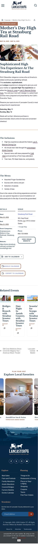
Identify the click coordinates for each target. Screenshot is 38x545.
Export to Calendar (15, 273)
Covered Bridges (8, 487)
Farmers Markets (8, 490)
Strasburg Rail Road (25, 214)
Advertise (18, 529)
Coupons (24, 489)
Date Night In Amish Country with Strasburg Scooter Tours (21, 316)
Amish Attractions (8, 484)
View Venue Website (27, 240)
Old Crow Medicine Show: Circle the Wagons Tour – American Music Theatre (12, 351)
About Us (9, 529)
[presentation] (5, 299)
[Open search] (35, 5)
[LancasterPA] (2, 20)
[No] (35, 537)
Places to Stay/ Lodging (26, 482)
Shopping (24, 486)
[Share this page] (34, 20)
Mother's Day (4, 233)
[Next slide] (34, 400)
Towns (23, 492)
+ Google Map (22, 227)
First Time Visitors (27, 495)
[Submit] (31, 514)
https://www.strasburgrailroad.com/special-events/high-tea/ (7, 246)
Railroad (3, 235)
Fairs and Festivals (8, 478)
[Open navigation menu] (2, 5)
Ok (19, 540)
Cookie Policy (22, 538)
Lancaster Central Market (31, 351)
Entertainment (5, 231)
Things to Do (25, 475)
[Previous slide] (3, 400)
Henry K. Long (12, 90)
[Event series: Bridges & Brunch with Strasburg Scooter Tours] (4, 328)
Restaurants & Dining (28, 478)
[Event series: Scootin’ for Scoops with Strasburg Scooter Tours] (31, 328)
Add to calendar (12, 256)
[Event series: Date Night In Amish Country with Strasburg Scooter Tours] (18, 333)
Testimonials (28, 529)
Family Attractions (8, 481)
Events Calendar (8, 493)
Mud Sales (6, 475)
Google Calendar (11, 266)
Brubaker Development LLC (26, 524)
